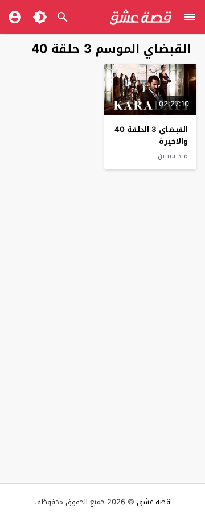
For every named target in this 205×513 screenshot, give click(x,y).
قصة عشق (153, 502)
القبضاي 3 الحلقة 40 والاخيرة (151, 135)
